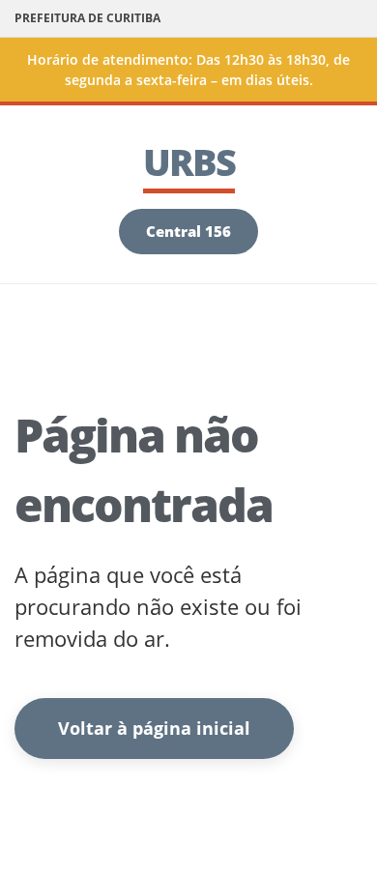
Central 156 (188, 231)
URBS (189, 161)
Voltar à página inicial (154, 728)
